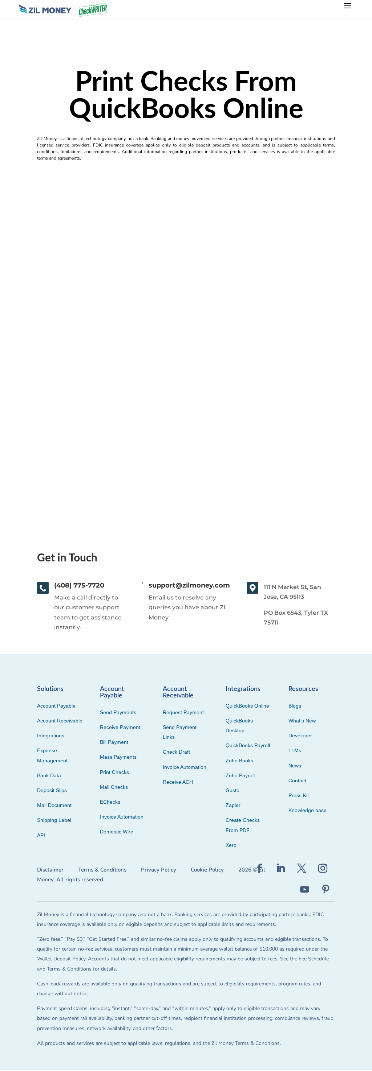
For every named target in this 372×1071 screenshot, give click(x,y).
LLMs (294, 750)
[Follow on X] (302, 869)
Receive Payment (120, 727)
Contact (297, 780)
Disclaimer (50, 869)
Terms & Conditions (102, 869)
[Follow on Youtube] (305, 890)
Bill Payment (114, 742)
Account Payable (56, 706)
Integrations (50, 735)
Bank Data (49, 775)
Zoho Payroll (240, 775)
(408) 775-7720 (79, 585)
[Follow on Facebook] (260, 869)
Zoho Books (239, 760)
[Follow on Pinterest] (326, 890)
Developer (300, 735)
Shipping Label (54, 820)
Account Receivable (59, 721)
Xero (231, 845)
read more (48, 462)
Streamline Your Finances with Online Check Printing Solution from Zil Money (157, 408)
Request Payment (183, 712)
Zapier (233, 805)
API (41, 835)
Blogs (294, 706)
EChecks (110, 802)
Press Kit (298, 795)
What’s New (302, 721)
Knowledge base (307, 810)
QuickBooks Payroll (248, 745)
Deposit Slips (52, 790)
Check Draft (176, 752)
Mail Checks (114, 787)
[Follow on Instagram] (323, 869)
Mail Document (54, 805)
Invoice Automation (121, 817)
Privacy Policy (158, 869)
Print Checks (114, 772)
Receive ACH (178, 782)
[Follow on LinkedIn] (281, 869)
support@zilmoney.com (189, 585)
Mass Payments (118, 757)
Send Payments (118, 712)
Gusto (232, 790)
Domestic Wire (116, 832)
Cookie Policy (207, 869)
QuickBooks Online (247, 706)
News (294, 766)
